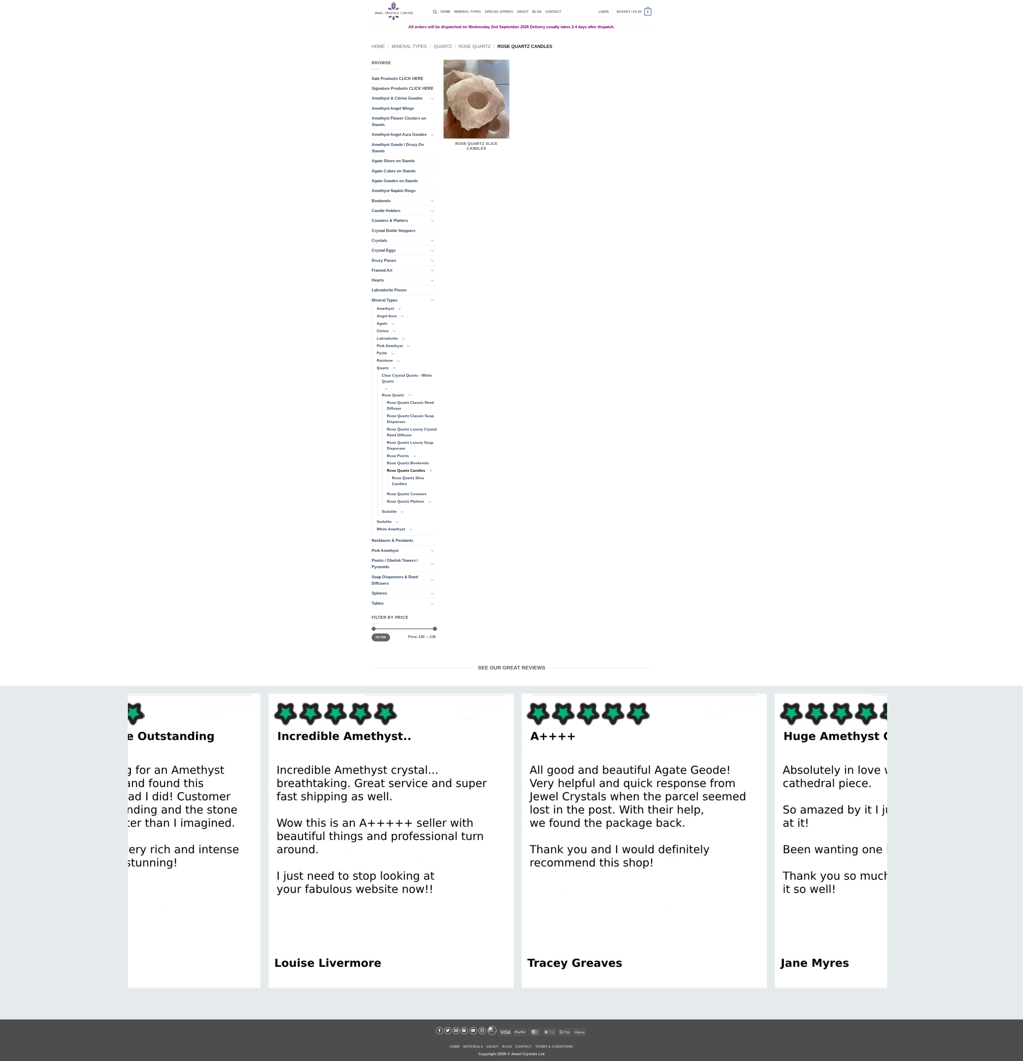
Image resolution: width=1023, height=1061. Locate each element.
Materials (473, 1046)
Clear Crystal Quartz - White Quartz (407, 378)
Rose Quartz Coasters (407, 494)
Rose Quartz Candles (406, 471)
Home (445, 12)
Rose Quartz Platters (405, 501)
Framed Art (382, 270)
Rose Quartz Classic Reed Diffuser (410, 405)
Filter (381, 637)
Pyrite (382, 353)
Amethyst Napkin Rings (394, 190)
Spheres (379, 593)
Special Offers (499, 12)
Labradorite (387, 338)
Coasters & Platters (390, 220)
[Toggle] (432, 98)
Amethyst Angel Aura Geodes (399, 134)
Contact (553, 12)
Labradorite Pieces (389, 290)
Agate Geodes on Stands (395, 180)
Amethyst (385, 309)
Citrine (383, 331)
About (523, 12)
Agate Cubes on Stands (394, 171)
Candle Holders (386, 210)
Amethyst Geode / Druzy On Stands (398, 147)
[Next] (865, 811)
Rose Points (398, 456)
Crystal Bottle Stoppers (393, 230)
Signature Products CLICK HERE (402, 88)
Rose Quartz (474, 46)
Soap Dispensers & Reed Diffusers (395, 580)
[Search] (435, 12)
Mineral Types (467, 12)
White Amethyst (391, 529)
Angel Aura (387, 316)
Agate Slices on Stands (393, 160)
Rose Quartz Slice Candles (408, 481)
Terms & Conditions (554, 1046)
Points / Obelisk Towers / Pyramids (395, 563)
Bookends (381, 200)
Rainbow (385, 361)
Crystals (379, 240)
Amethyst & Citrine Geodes (397, 98)
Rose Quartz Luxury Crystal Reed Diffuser (412, 432)
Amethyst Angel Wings (393, 108)
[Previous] (150, 811)
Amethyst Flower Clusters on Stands (399, 121)
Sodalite (389, 512)
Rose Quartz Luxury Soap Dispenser (410, 445)
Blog (537, 12)
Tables (378, 603)
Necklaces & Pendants (392, 540)
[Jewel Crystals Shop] (398, 12)
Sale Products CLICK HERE (397, 78)
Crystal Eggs (384, 250)
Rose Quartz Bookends (408, 463)
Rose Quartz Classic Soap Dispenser (410, 419)
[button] (604, 12)
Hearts (378, 280)
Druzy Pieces (384, 260)
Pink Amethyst (390, 346)
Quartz (443, 46)
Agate (382, 324)
